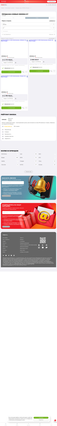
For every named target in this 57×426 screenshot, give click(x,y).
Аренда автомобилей (24, 246)
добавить (52, 20)
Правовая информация (24, 243)
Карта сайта (22, 250)
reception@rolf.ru (31, 263)
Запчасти (4, 243)
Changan (28, 161)
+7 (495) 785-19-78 (17, 263)
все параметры (7, 34)
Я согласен (41, 417)
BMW (28, 157)
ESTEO (28, 164)
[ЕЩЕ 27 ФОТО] (42, 47)
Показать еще (28, 171)
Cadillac (9, 161)
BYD (47, 157)
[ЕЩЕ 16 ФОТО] (14, 47)
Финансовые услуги (24, 248)
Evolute (47, 164)
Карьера (21, 239)
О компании (22, 241)
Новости (21, 237)
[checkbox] (13, 189)
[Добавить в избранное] (26, 72)
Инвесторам (5, 246)
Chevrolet (9, 164)
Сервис (4, 241)
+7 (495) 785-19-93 (52, 4)
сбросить (51, 34)
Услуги (4, 248)
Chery (47, 161)
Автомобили (5, 237)
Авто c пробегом (6, 239)
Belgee (9, 157)
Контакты (5, 250)
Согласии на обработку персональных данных (13, 224)
